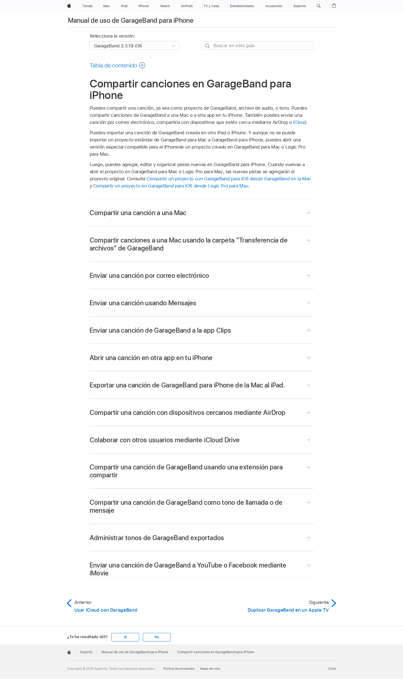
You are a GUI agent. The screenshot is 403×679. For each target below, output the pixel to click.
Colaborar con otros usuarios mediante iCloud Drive (165, 440)
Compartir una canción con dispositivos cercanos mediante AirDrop (188, 412)
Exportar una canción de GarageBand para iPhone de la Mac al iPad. (187, 385)
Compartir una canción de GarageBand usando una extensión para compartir (186, 471)
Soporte (86, 652)
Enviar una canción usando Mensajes (143, 303)
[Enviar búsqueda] (208, 46)
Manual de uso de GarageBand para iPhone (131, 20)
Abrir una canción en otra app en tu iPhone (151, 358)
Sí (125, 637)
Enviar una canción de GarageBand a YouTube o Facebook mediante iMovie (188, 569)
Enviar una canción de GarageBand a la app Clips (160, 330)
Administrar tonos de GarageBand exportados (157, 538)
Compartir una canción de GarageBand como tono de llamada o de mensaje (186, 506)
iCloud (299, 122)
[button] (318, 6)
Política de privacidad (178, 669)
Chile (332, 669)
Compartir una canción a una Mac (138, 213)
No (157, 637)
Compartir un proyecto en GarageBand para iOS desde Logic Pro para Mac (170, 186)
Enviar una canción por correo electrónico (149, 275)
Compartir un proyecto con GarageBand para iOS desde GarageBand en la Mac (229, 178)
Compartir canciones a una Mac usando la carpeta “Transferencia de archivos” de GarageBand (189, 244)
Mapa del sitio (210, 669)
